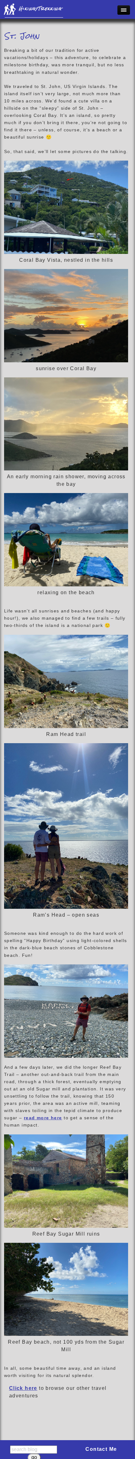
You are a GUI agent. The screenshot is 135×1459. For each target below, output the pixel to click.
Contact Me (101, 1449)
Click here (23, 1388)
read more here (43, 1117)
